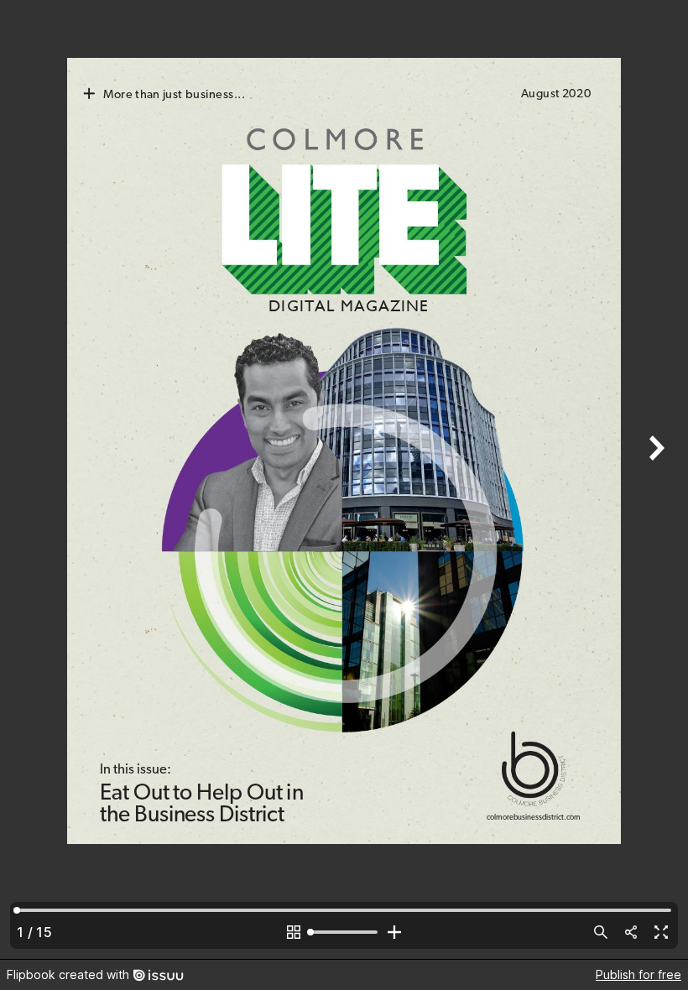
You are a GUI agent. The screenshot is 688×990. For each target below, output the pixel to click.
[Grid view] (293, 932)
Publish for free (638, 974)
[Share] (631, 932)
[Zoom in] (394, 932)
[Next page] (654, 479)
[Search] (600, 932)
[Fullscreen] (661, 932)
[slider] (344, 932)
